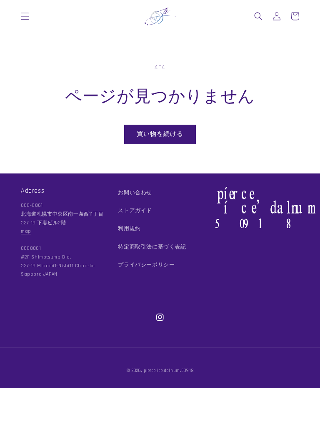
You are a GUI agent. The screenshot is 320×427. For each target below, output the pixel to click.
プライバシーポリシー (146, 264)
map (26, 231)
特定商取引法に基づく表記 (152, 247)
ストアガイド (135, 210)
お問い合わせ (135, 192)
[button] (25, 16)
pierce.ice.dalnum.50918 (169, 371)
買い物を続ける (160, 134)
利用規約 (129, 228)
